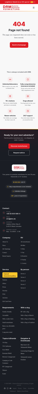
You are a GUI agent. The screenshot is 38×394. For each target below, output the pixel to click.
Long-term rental (7, 332)
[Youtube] (10, 388)
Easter (4, 374)
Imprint (14, 388)
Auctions (4, 298)
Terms (24, 388)
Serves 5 (23, 284)
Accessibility (31, 388)
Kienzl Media (25, 391)
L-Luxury (23, 263)
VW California (6, 346)
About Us (5, 242)
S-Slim (23, 249)
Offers (4, 283)
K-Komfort (24, 256)
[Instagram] (7, 388)
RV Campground (7, 366)
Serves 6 (23, 288)
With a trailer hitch (7, 319)
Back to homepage (19, 45)
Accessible (5, 315)
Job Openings (6, 249)
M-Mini (23, 245)
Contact (4, 252)
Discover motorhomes (19, 146)
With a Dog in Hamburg (28, 319)
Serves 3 (23, 277)
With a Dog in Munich (27, 315)
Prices (4, 287)
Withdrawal (13, 391)
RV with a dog (25, 312)
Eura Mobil (5, 349)
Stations (4, 280)
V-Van (22, 252)
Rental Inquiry (6, 256)
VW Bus (4, 342)
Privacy (20, 388)
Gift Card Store (6, 301)
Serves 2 (23, 273)
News (4, 245)
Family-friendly (7, 312)
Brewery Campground (8, 357)
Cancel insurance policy (10, 275)
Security (4, 290)
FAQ (3, 294)
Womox (4, 370)
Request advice (19, 153)
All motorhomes (25, 242)
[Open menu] (34, 8)
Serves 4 (23, 281)
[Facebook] (5, 388)
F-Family (23, 259)
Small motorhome (7, 322)
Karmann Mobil (7, 353)
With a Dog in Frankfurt (28, 322)
